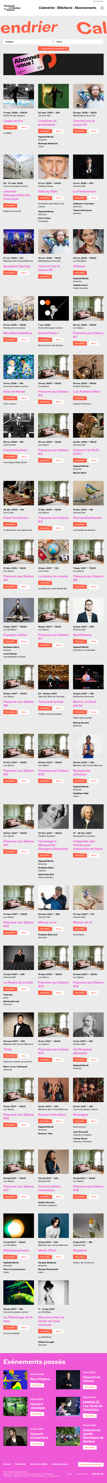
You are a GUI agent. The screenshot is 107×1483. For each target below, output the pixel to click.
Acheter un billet (38, 1464)
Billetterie (65, 7)
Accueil (7, 1464)
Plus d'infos (10, 127)
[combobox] (27, 41)
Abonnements (85, 7)
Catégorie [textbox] (9, 42)
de (98, 1)
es (102, 1)
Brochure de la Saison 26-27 (54, 49)
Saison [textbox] (59, 42)
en (95, 1)
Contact (69, 1474)
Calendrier (47, 7)
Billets (24, 127)
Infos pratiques (60, 1464)
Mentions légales (82, 1474)
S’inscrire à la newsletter (91, 1465)
